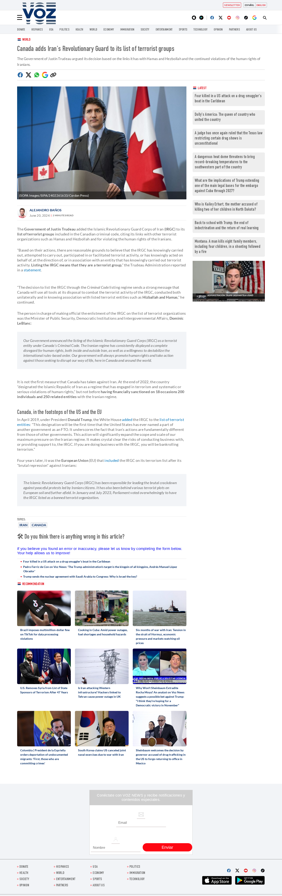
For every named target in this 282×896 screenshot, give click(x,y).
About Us (251, 29)
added (127, 419)
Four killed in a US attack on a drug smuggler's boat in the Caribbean (66, 561)
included (111, 460)
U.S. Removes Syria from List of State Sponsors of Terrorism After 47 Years (44, 690)
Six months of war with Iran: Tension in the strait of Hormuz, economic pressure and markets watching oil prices (161, 636)
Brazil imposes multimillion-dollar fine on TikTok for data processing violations (45, 634)
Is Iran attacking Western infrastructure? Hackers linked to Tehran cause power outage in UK (99, 692)
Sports (183, 29)
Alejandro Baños (46, 210)
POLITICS (64, 29)
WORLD (93, 29)
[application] (229, 281)
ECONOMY (108, 29)
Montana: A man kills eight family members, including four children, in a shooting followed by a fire (227, 247)
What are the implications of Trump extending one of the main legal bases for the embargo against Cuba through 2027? (227, 186)
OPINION (218, 29)
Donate (21, 29)
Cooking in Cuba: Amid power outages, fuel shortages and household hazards (103, 632)
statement (32, 270)
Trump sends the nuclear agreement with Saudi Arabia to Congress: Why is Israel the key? (80, 576)
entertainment (164, 29)
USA (51, 29)
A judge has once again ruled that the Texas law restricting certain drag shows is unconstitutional (228, 138)
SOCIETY (145, 29)
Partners (234, 29)
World (26, 40)
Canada (39, 525)
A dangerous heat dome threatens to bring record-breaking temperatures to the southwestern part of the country (225, 162)
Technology (200, 29)
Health (79, 29)
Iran (23, 525)
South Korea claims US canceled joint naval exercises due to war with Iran (102, 752)
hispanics (37, 29)
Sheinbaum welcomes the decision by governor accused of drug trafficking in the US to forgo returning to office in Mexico (161, 756)
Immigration (127, 29)
